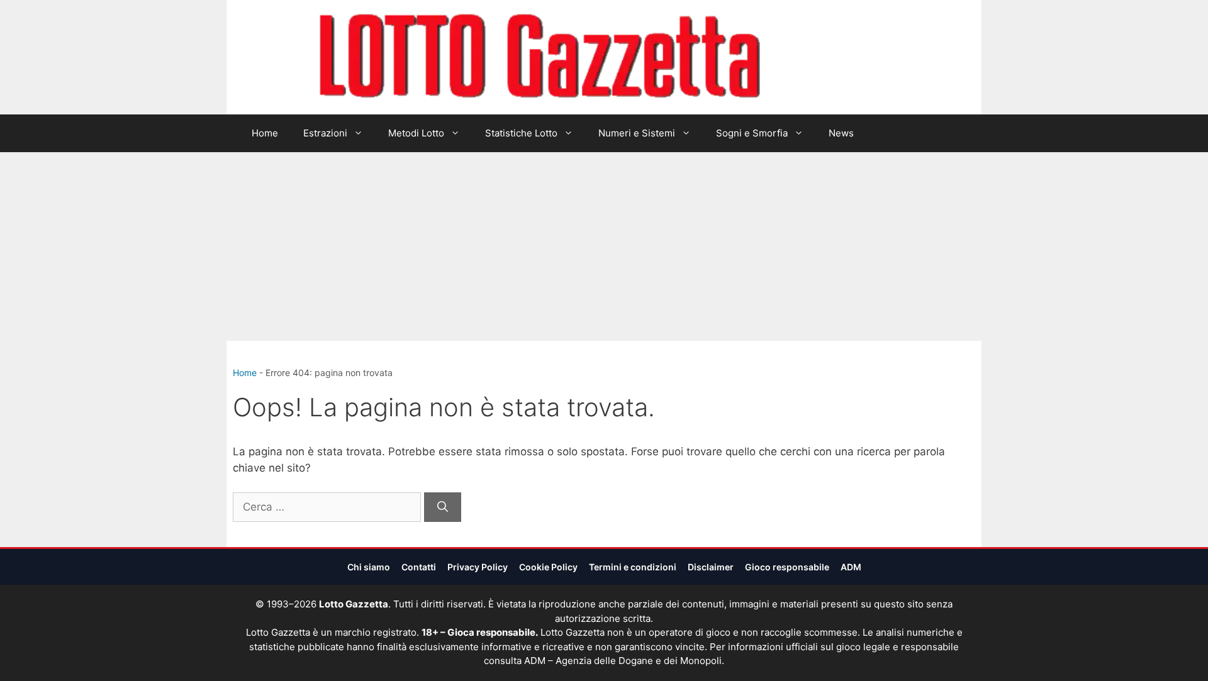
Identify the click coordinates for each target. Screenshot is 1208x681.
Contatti (418, 567)
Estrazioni (325, 133)
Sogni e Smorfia (752, 133)
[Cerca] (442, 507)
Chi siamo (368, 567)
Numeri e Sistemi (636, 133)
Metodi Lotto (416, 133)
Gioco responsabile (787, 567)
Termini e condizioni (632, 567)
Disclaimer (711, 567)
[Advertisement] (604, 246)
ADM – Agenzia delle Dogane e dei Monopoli (623, 661)
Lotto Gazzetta (833, 57)
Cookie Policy (548, 567)
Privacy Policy (477, 567)
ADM (851, 567)
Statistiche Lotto (521, 133)
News (841, 133)
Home (265, 133)
